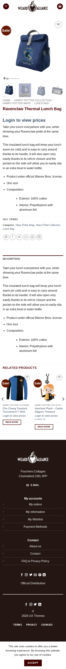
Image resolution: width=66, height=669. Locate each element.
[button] (6, 6)
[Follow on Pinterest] (39, 575)
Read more (12, 422)
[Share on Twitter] (19, 237)
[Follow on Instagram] (26, 575)
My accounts (33, 498)
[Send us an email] (35, 575)
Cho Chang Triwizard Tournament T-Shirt (15, 410)
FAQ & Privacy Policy (35, 561)
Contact (35, 553)
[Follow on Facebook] (21, 575)
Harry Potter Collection (32, 100)
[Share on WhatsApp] (6, 237)
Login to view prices (24, 120)
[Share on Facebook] (13, 237)
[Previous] (8, 50)
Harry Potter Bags (16, 103)
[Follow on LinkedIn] (44, 575)
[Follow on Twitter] (30, 575)
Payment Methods (35, 526)
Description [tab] (11, 259)
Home (6, 100)
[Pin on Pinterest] (33, 237)
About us (35, 546)
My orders (35, 504)
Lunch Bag (41, 103)
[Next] (57, 50)
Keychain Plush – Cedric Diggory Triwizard (49, 410)
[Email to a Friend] (26, 237)
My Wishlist (35, 519)
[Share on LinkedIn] (39, 237)
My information (35, 511)
